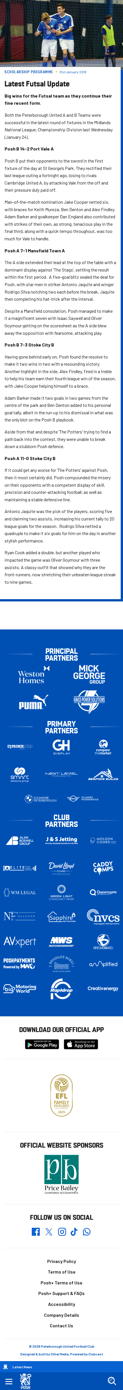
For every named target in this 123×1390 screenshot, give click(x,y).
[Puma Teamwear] (34, 702)
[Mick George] (89, 674)
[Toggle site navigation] (9, 1381)
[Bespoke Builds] (103, 775)
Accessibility (61, 1304)
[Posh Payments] (19, 964)
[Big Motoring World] (19, 988)
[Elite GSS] (19, 868)
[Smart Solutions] (19, 774)
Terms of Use (62, 1271)
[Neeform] (19, 916)
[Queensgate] (103, 892)
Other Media (60, 1354)
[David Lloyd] (61, 868)
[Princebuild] (19, 747)
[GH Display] (61, 747)
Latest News (22, 1367)
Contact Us (61, 1325)
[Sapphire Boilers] (61, 917)
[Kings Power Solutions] (89, 702)
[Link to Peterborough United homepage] (28, 1381)
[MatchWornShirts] (61, 942)
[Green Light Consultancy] (61, 892)
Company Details (61, 1315)
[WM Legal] (19, 892)
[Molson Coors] (103, 840)
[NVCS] (103, 916)
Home (5, 1367)
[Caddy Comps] (103, 868)
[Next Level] (61, 775)
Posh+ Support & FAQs (61, 1293)
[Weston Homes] (34, 674)
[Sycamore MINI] (82, 799)
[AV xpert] (19, 941)
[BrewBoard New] (103, 942)
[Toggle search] (112, 1381)
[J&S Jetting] (61, 840)
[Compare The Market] (103, 747)
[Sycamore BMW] (40, 799)
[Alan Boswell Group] (19, 840)
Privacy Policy (61, 1261)
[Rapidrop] (61, 988)
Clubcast (95, 1354)
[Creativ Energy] (103, 989)
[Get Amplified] (103, 964)
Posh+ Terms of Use (61, 1282)
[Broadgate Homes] (61, 964)
